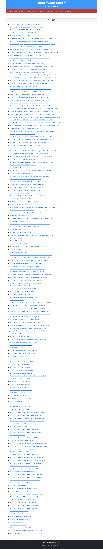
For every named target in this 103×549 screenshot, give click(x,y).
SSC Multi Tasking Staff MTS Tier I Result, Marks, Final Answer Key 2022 (28, 443)
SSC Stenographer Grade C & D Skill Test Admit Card (23, 342)
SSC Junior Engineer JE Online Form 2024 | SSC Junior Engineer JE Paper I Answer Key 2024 (33, 151)
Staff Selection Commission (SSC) (18, 252)
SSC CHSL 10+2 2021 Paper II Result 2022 (20, 379)
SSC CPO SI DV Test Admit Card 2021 (19, 485)
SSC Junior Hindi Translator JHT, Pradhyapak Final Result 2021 (26, 530)
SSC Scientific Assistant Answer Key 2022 (20, 381)
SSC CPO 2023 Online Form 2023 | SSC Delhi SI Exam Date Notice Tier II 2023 (30, 314)
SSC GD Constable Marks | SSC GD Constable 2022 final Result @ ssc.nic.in (29, 325)
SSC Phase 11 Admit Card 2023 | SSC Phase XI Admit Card (25, 145)
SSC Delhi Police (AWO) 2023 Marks (19, 204)
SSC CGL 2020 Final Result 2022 (18, 221)
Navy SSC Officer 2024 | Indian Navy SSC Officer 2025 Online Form (27, 94)
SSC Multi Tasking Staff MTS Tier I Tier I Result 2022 (23, 449)
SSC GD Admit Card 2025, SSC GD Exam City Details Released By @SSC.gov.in (30, 83)
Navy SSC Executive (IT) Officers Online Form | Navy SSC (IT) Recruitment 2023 (30, 303)
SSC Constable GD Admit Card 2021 (19, 511)
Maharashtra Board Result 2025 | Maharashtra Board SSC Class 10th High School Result (33, 75)
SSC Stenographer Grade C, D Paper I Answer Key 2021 (24, 497)
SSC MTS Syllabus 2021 (16, 522)
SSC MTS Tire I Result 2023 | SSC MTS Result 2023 (23, 291)
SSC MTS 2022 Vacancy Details (17, 393)
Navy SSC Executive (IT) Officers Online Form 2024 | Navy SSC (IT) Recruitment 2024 (31, 111)
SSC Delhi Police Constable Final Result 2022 (21, 362)
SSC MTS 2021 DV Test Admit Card (18, 356)
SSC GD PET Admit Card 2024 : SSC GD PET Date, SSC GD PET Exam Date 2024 (30, 100)
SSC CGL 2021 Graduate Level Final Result (20, 336)
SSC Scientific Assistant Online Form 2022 (20, 398)
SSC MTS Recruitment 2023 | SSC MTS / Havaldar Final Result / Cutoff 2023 (29, 176)
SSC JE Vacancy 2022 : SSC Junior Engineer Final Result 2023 (25, 201)
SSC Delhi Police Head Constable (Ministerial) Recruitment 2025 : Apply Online (30, 41)
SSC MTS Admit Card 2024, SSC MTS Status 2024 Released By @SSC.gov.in (29, 92)
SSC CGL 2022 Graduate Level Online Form (21, 407)
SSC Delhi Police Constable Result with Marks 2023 (23, 370)
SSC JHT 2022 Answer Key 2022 (18, 395)
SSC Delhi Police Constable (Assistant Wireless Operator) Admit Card (28, 339)
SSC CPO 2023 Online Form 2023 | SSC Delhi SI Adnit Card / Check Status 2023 (30, 258)
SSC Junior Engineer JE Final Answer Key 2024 (21, 173)
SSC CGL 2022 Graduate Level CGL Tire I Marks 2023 (23, 350)
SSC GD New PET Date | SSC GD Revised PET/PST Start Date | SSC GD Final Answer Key (32, 207)
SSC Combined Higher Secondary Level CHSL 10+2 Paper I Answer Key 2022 (29, 412)
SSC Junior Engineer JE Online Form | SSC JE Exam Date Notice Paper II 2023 (29, 311)
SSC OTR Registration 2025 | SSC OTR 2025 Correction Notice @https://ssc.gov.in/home (33, 38)
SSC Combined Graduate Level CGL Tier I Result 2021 (23, 508)
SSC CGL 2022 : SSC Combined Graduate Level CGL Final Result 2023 (27, 246)
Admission (36, 11)
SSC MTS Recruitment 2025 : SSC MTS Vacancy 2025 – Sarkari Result (27, 69)
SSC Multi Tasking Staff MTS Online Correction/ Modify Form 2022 (27, 418)
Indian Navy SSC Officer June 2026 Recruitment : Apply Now (25, 55)
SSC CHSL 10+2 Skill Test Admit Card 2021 (20, 533)
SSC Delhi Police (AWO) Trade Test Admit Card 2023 (23, 288)
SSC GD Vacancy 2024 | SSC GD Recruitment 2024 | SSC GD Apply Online (29, 97)
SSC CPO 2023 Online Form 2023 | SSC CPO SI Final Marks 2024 (26, 187)
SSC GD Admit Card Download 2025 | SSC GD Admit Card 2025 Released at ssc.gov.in (32, 80)
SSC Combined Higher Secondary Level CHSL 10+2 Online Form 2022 (27, 457)
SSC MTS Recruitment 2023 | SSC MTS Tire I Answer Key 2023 (26, 280)
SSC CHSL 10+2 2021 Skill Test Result (19, 333)
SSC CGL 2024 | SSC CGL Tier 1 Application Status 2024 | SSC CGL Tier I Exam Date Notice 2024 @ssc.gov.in (37, 123)
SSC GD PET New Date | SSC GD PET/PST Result (22, 198)
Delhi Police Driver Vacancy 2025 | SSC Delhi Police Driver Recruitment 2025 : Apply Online (33, 49)
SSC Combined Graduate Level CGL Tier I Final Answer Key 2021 (26, 494)
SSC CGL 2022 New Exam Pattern (18, 404)
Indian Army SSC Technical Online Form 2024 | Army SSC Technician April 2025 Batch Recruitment (35, 117)
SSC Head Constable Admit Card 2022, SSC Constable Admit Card (27, 184)
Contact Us (62, 11)
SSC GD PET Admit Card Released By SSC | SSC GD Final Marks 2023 (27, 269)
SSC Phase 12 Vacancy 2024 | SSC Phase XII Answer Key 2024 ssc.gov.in (28, 142)
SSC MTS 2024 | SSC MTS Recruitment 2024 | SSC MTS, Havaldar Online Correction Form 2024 (34, 125)
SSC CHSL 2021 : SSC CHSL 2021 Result (19, 229)
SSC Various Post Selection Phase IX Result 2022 (22, 353)
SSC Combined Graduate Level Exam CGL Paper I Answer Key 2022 (27, 415)
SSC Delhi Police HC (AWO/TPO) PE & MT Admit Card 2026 (25, 30)
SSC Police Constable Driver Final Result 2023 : (22, 210)
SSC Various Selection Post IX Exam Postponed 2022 (23, 471)
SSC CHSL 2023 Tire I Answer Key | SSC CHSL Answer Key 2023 (26, 319)
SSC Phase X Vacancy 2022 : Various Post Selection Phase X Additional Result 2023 (31, 274)
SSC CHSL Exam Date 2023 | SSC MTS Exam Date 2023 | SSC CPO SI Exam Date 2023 (32, 156)
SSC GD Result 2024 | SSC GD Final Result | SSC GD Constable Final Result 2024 (30, 89)
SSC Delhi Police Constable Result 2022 (20, 384)
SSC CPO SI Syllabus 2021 (16, 514)
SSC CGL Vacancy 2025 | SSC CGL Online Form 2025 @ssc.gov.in (26, 63)
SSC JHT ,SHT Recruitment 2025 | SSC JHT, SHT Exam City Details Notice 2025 (29, 58)
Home (11, 11)
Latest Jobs (17, 11)
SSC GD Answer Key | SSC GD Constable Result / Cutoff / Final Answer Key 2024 (30, 153)
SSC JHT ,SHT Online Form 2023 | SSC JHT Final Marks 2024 (25, 182)
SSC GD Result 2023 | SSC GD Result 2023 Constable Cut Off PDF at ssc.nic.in (30, 224)
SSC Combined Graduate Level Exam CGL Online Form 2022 (25, 463)
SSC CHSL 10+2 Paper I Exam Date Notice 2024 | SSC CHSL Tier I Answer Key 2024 (31, 137)
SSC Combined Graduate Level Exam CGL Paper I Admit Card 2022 (27, 421)
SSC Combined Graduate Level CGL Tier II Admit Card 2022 (25, 480)
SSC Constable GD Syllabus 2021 (18, 525)
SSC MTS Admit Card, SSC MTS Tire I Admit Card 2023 (23, 159)
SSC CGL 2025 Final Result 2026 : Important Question (23, 32)
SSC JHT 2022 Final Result (16, 249)
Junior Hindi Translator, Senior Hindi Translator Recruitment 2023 (27, 331)
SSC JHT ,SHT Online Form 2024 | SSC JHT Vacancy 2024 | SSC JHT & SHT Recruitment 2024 (33, 108)
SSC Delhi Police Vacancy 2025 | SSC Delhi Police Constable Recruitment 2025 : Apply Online (34, 52)
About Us (55, 11)
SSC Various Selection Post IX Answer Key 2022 (22, 424)
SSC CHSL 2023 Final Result (17, 168)
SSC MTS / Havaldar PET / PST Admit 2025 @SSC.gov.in (24, 86)
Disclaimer (68, 11)
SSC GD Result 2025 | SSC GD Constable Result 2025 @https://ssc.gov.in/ (29, 72)
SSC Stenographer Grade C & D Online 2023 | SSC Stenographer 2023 (28, 328)
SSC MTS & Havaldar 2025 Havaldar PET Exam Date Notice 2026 (26, 27)
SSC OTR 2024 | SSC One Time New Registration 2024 (24, 128)
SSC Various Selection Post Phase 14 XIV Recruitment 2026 (25, 24)
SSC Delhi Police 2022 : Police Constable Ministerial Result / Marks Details (29, 196)
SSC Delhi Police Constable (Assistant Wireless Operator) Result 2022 (28, 376)
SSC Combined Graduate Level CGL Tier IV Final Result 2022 (25, 429)
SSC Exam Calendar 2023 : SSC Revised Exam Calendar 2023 (25, 179)
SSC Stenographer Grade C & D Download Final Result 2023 (25, 193)
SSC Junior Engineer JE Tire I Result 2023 (20, 364)
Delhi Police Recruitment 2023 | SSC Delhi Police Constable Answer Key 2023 (30, 148)
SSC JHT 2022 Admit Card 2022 (17, 401)
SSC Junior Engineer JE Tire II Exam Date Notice (22, 367)
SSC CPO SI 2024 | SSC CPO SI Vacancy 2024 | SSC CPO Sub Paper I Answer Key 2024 (32, 139)
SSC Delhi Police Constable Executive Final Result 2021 (24, 488)
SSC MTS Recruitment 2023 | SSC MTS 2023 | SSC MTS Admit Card (27, 322)
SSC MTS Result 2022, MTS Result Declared (21, 390)
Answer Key (48, 11)
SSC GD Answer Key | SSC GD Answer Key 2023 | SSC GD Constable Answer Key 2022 (32, 235)
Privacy (74, 11)
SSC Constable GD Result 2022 (17, 435)
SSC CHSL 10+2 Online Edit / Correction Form (21, 61)
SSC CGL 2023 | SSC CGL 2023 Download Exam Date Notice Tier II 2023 (28, 305)
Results (30, 11)
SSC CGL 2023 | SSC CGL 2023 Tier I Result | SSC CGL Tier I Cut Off (27, 272)
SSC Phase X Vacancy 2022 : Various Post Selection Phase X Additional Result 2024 (31, 218)
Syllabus (42, 11)
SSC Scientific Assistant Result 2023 (19, 359)
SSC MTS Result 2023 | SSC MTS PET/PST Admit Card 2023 (25, 266)
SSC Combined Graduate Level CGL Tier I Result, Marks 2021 (25, 505)
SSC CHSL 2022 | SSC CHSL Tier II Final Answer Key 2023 (24, 317)
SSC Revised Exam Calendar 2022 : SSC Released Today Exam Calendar (28, 227)
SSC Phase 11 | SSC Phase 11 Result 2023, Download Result (25, 283)
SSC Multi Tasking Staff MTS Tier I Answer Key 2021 (23, 499)
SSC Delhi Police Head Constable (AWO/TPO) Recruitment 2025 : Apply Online (30, 47)
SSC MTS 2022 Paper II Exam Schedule (20, 409)
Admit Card (24, 11)
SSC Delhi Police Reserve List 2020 (18, 243)
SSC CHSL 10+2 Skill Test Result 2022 (19, 452)
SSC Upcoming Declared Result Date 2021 (21, 528)
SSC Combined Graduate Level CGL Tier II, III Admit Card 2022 (26, 474)
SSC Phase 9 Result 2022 (16, 241)
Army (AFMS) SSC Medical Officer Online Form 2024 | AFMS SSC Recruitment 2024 (31, 120)
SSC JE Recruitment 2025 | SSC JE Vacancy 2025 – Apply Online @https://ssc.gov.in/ (31, 66)
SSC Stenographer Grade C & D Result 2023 (21, 373)
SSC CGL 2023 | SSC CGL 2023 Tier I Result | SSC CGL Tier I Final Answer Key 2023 (31, 255)
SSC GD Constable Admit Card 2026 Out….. (21, 35)
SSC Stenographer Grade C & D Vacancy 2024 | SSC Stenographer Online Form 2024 (32, 114)
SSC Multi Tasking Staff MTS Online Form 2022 (22, 440)
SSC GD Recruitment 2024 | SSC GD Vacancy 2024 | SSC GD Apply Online (29, 103)
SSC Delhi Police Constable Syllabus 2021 (20, 519)
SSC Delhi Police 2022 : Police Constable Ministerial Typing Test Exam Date (29, 260)
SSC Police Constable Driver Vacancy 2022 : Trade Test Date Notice (27, 263)
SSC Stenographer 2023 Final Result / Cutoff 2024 (22, 134)
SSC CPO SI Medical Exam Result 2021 (19, 491)
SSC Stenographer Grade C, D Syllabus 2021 (21, 516)
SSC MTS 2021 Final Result (16, 238)
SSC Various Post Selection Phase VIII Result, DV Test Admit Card (27, 213)
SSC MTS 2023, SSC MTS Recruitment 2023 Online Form (24, 297)
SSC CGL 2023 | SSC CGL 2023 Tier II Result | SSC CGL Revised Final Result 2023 (30, 170)
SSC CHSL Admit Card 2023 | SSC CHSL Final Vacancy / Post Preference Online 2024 (31, 162)
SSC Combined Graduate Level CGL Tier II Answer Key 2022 (25, 454)
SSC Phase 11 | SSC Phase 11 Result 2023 (20, 286)
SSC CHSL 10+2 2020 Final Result (18, 387)
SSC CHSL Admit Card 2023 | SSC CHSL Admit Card (23, 165)
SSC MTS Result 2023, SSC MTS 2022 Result (21, 294)
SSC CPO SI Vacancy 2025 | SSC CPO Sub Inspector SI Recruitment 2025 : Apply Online (32, 44)
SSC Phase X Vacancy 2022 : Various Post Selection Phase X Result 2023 (28, 277)
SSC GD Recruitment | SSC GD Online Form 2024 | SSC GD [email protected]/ (30, 106)
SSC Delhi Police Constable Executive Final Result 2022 (24, 438)
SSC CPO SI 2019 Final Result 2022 (18, 426)
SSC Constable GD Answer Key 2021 (19, 483)
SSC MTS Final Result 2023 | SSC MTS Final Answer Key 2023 (25, 190)
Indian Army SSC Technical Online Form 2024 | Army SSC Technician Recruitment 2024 (32, 131)
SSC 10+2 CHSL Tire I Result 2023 (18, 215)
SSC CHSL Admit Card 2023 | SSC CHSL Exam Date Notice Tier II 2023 (27, 308)
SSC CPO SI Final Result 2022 (17, 300)
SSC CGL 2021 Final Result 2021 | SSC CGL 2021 (22, 232)
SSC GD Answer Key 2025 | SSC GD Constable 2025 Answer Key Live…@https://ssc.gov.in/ (33, 77)
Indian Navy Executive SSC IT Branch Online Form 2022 (24, 466)
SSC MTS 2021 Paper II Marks (17, 348)
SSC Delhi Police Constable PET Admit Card (21, 345)
